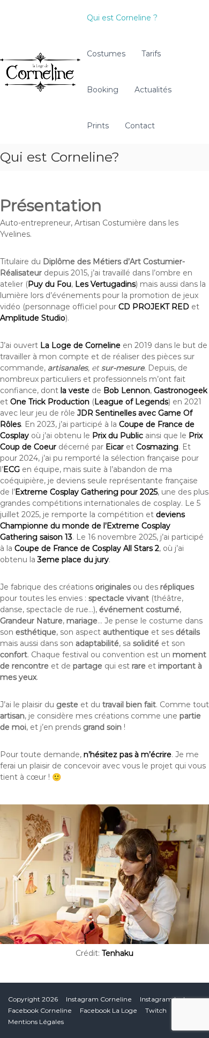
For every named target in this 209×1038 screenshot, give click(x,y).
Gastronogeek (180, 390)
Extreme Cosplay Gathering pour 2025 (86, 492)
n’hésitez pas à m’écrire (127, 754)
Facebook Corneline (40, 1010)
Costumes (106, 54)
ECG (11, 469)
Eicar (115, 447)
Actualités (153, 90)
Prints (98, 125)
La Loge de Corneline (80, 345)
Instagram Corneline (99, 999)
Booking (102, 90)
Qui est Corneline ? (122, 18)
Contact (140, 125)
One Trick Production (49, 402)
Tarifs (151, 54)
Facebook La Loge (108, 1010)
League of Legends (131, 402)
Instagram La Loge (169, 999)
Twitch (156, 1010)
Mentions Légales (36, 1022)
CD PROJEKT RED (153, 306)
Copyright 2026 (33, 999)
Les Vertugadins (105, 284)
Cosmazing (157, 447)
